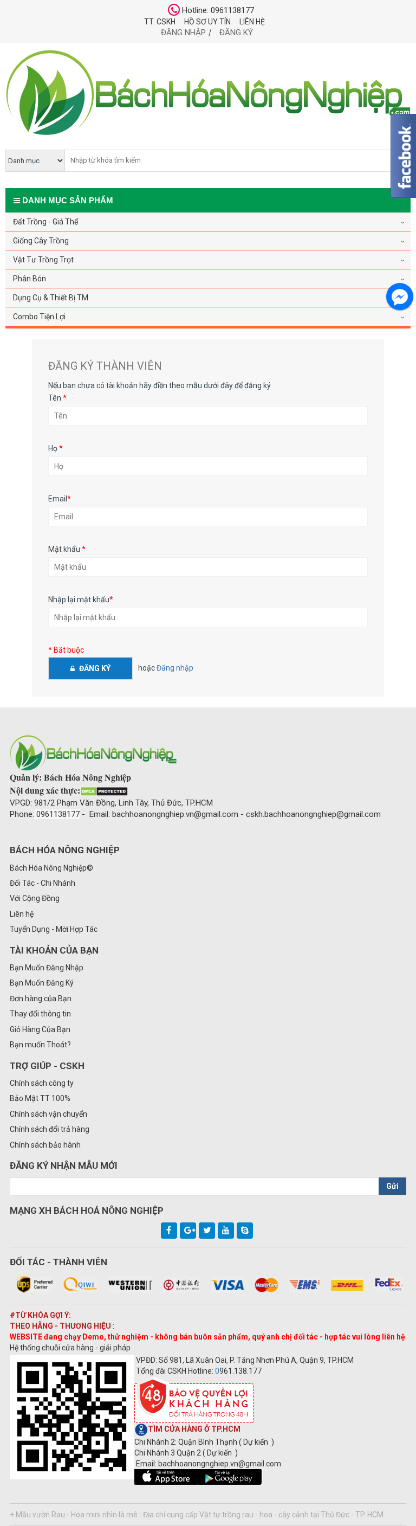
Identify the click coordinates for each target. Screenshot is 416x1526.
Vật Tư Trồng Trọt (43, 259)
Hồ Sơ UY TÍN (207, 21)
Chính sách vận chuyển (48, 1114)
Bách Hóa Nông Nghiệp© (51, 868)
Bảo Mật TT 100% (40, 1098)
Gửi (392, 1186)
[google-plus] (188, 1230)
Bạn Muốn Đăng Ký (42, 982)
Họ (55, 448)
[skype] (245, 1230)
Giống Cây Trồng (41, 240)
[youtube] (226, 1230)
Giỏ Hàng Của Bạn (40, 1029)
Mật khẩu (67, 549)
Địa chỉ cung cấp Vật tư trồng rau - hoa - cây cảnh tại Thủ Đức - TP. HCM (263, 1514)
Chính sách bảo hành (45, 1145)
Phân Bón (29, 278)
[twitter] (207, 1230)
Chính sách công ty (42, 1083)
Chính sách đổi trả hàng (49, 1129)
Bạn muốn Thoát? (40, 1044)
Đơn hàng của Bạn (41, 998)
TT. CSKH (160, 21)
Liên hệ (252, 21)
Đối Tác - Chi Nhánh (42, 883)
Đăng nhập (183, 32)
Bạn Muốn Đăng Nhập (46, 967)
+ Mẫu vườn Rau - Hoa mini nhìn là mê (74, 1514)
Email (59, 498)
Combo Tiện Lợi (39, 316)
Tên (57, 398)
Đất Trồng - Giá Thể (45, 221)
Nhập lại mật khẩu (80, 599)
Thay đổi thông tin (40, 1013)
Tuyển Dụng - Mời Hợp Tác (54, 929)
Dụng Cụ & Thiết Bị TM (50, 297)
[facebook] (169, 1230)
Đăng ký (236, 32)
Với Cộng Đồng (35, 898)
